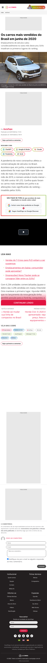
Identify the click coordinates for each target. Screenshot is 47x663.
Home (2, 12)
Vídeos (14, 338)
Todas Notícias (7, 330)
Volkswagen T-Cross (30, 334)
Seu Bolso (5, 338)
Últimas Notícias (12, 596)
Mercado (39, 330)
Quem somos (12, 577)
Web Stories (35, 607)
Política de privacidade (24, 661)
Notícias (7, 12)
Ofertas (35, 611)
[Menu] (3, 7)
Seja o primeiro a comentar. (11, 140)
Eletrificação (11, 611)
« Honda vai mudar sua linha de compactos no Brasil (11, 314)
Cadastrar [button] (23, 631)
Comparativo (35, 581)
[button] (36, 7)
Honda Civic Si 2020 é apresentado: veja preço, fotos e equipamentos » (35, 316)
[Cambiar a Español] (28, 640)
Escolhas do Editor (19, 330)
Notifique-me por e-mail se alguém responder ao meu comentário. (25, 560)
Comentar (42, 566)
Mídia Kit (11, 589)
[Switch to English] (23, 640)
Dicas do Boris (12, 604)
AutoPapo (7, 129)
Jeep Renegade (18, 334)
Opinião (35, 596)
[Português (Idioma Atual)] (19, 640)
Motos (12, 600)
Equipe (12, 581)
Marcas (35, 577)
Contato (11, 585)
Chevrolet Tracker (6, 334)
